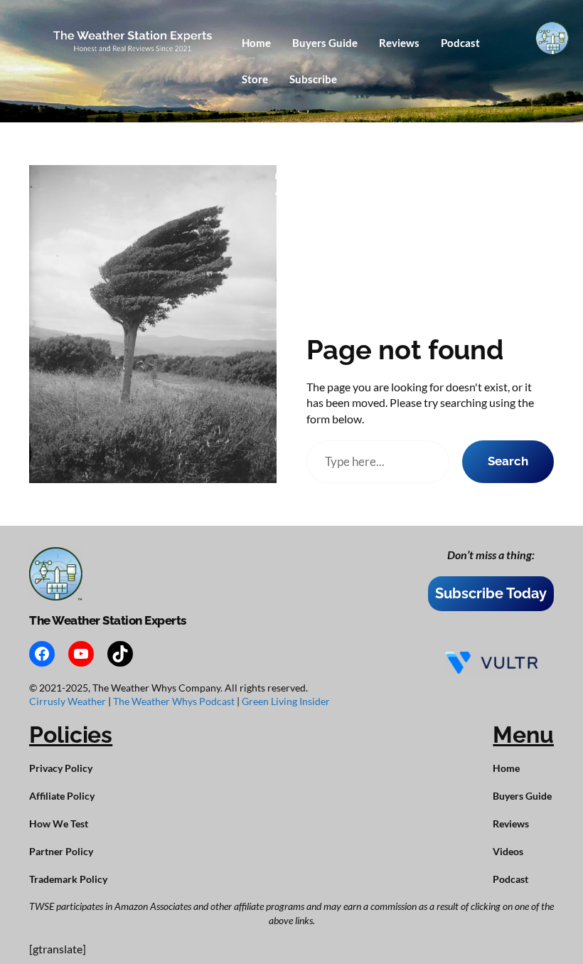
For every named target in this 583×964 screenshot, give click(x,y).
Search (508, 461)
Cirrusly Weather (68, 701)
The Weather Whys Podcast (175, 701)
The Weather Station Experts (107, 620)
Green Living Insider (286, 701)
